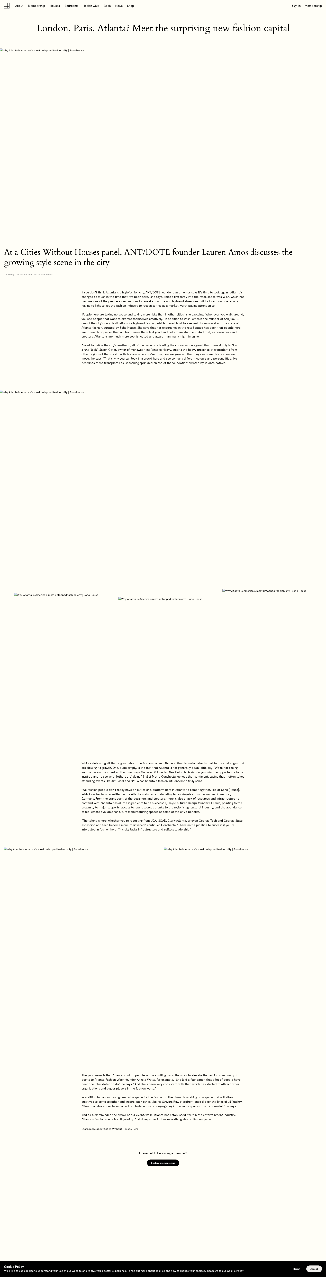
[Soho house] (7, 6)
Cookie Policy (235, 1271)
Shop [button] (130, 6)
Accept (314, 1268)
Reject (296, 1268)
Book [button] (107, 6)
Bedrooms (71, 6)
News (119, 6)
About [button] (19, 6)
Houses (55, 6)
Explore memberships (163, 1162)
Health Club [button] (91, 6)
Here (135, 1129)
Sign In (296, 6)
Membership (36, 6)
